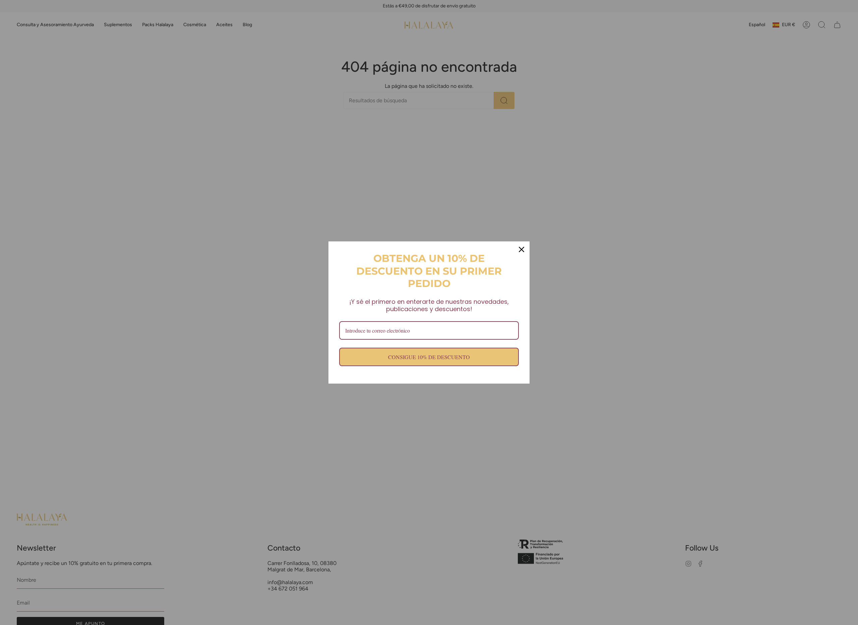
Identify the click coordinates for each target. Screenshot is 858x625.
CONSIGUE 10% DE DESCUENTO (429, 356)
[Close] (521, 249)
